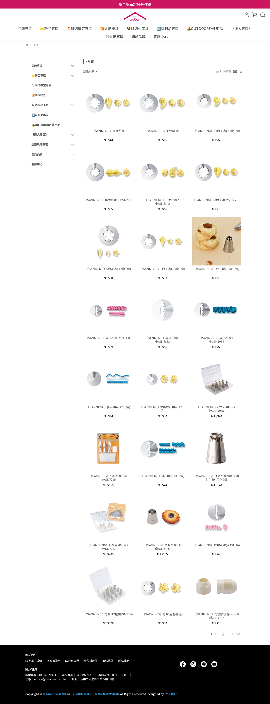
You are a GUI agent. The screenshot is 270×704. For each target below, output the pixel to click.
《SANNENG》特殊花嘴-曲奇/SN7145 (162, 546)
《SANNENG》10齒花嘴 (108, 131)
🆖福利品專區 (168, 28)
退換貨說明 (53, 661)
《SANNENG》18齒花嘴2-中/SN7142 (162, 201)
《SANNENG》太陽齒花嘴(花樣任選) (162, 408)
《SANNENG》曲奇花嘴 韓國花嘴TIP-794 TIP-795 (216, 477)
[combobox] (90, 71)
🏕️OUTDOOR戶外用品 (205, 28)
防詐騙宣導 (72, 661)
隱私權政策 (91, 661)
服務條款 (107, 661)
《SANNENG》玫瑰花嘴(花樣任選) (216, 545)
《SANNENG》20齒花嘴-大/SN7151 (216, 200)
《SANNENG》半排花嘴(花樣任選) (108, 338)
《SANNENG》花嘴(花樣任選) (162, 614)
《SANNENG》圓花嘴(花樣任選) (108, 407)
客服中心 (161, 36)
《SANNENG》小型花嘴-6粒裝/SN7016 (108, 477)
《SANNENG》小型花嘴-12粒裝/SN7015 (216, 408)
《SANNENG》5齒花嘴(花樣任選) (108, 269)
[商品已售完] (168, 310)
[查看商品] (102, 103)
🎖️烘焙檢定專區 (79, 28)
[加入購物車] (114, 103)
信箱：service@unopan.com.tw (45, 679)
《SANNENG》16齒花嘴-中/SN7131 (108, 200)
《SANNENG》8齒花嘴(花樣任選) (216, 269)
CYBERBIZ (170, 694)
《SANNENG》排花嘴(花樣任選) (162, 476)
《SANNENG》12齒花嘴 (162, 131)
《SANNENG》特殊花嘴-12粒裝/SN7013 (108, 546)
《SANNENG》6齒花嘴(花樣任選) (162, 269)
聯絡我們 (123, 661)
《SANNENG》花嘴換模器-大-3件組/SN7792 (216, 615)
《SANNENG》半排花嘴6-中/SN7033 (162, 339)
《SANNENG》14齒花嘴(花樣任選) (216, 131)
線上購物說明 (33, 661)
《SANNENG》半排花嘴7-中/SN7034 (216, 339)
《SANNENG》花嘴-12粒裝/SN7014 (108, 614)
